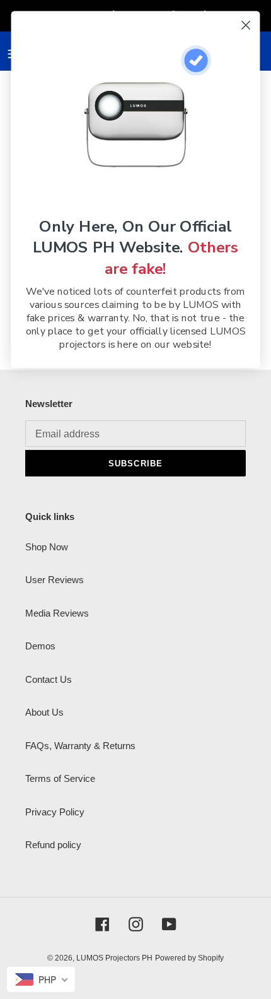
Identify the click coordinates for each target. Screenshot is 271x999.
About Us (44, 712)
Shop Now (46, 546)
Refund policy (53, 844)
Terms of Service (60, 778)
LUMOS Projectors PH (114, 958)
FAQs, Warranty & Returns (80, 745)
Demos (40, 646)
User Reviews (54, 579)
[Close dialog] (246, 25)
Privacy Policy (54, 812)
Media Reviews (57, 613)
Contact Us (48, 679)
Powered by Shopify (189, 958)
